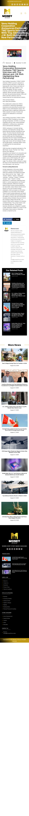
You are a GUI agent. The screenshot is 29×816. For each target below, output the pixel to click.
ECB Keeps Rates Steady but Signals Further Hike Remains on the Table (18, 315)
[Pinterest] (22, 4)
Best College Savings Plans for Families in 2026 (18, 274)
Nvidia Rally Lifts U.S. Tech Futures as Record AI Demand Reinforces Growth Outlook (18, 325)
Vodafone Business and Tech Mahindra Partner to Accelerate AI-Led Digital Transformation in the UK (18, 285)
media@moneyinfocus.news (9, 633)
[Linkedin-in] (15, 4)
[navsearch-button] (25, 13)
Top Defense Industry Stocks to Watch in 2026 (14, 495)
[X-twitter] (20, 4)
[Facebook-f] (17, 4)
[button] (8, 219)
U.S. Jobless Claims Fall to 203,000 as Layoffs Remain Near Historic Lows (18, 294)
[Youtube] (25, 4)
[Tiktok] (27, 4)
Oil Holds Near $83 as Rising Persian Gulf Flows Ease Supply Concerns (14, 517)
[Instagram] (12, 4)
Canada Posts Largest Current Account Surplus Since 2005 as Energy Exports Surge (18, 305)
